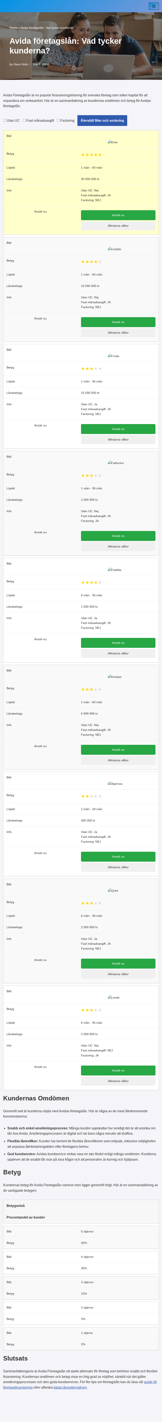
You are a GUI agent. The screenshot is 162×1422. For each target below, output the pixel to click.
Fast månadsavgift (40, 120)
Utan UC (13, 120)
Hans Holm (21, 64)
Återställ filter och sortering (102, 120)
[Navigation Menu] (154, 6)
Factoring (66, 120)
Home (13, 27)
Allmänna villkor (118, 225)
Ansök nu (118, 215)
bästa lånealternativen (70, 1387)
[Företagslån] (15, 6)
